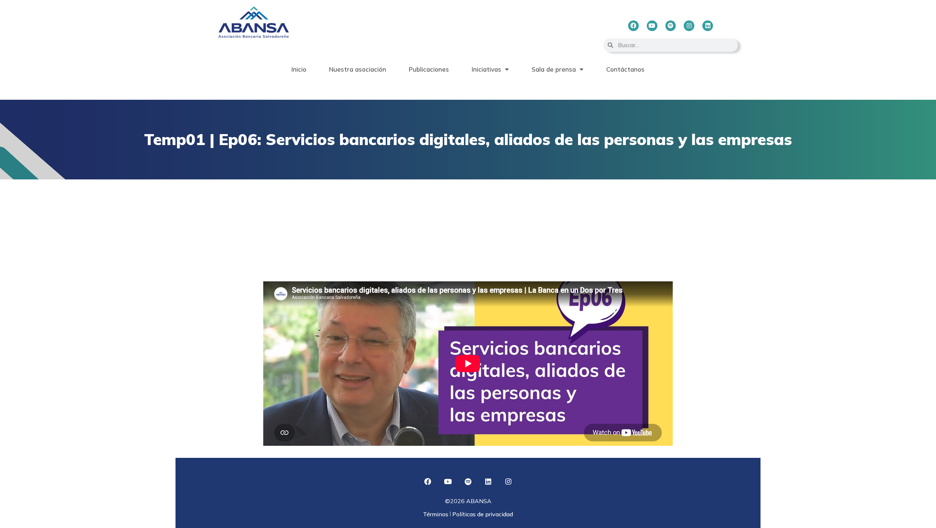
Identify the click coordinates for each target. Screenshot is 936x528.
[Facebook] (633, 25)
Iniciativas (486, 69)
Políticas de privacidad (482, 514)
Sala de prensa (554, 69)
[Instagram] (689, 25)
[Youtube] (652, 25)
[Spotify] (670, 25)
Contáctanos (625, 69)
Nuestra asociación (357, 69)
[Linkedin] (707, 25)
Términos (436, 514)
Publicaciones (429, 69)
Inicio (298, 69)
